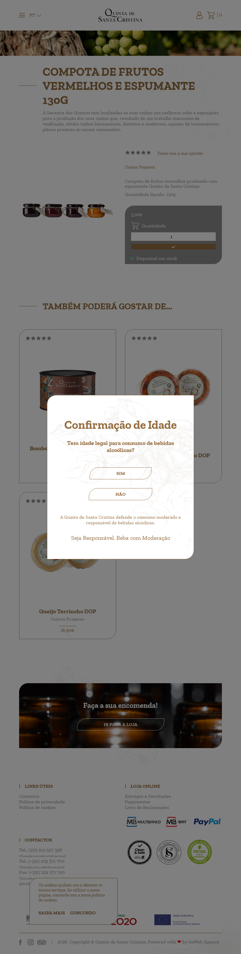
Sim (120, 473)
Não (120, 494)
